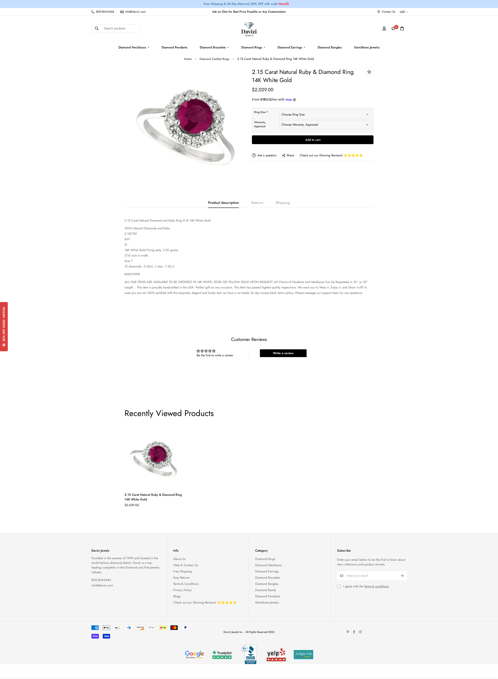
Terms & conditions (376, 586)
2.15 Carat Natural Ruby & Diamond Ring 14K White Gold (153, 497)
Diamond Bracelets (213, 47)
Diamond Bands (265, 590)
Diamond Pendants (174, 47)
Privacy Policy (182, 590)
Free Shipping (182, 571)
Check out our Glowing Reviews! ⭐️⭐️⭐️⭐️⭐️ (331, 155)
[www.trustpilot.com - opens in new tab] (221, 654)
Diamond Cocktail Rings (214, 59)
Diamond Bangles (330, 47)
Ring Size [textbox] (261, 112)
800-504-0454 (101, 580)
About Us (179, 559)
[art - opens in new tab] (194, 654)
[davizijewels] (249, 28)
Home (188, 59)
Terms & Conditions (185, 584)
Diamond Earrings (290, 47)
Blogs (177, 596)
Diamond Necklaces (132, 47)
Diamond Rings (251, 47)
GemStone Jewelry (367, 47)
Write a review (283, 353)
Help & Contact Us (185, 565)
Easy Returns (181, 577)
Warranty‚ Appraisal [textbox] (260, 124)
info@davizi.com (102, 585)
